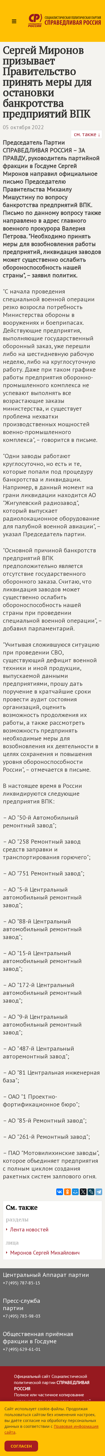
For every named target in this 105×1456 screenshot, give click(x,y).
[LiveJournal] (91, 1191)
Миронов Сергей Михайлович (45, 1252)
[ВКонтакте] (59, 1191)
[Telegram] (98, 1191)
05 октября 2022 (23, 127)
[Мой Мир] (75, 1191)
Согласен (21, 1446)
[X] (83, 1191)
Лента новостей (29, 1229)
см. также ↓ (87, 134)
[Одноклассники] (67, 1191)
